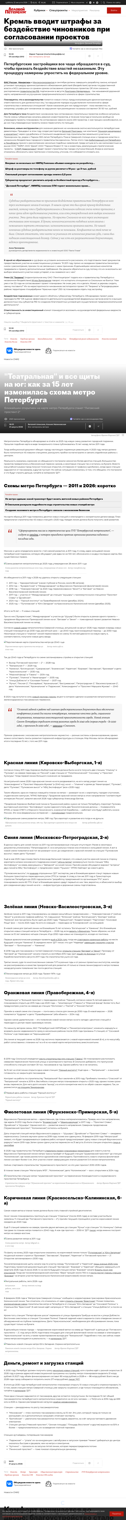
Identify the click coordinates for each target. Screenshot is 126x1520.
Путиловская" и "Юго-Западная (104, 1252)
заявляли (57, 725)
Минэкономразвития (44, 82)
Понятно (116, 1514)
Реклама (95, 10)
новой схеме (20, 628)
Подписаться (62, 2)
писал (93, 1230)
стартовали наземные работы (92, 939)
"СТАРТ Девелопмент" (26, 149)
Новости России (11, 341)
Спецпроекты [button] (58, 10)
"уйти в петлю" (64, 862)
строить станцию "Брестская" (80, 1301)
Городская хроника (27, 339)
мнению (34, 873)
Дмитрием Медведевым (77, 91)
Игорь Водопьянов (41, 280)
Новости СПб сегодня (44, 1475)
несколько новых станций (66, 1370)
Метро (23, 1472)
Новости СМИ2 (11, 359)
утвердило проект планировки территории (67, 1151)
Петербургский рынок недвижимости (84, 339)
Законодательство (45, 339)
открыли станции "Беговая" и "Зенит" (82, 951)
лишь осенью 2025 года (106, 1264)
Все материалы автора (39, 57)
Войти (114, 10)
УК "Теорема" (17, 277)
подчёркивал (58, 813)
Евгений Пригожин (72, 131)
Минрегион (24, 82)
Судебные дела (60, 339)
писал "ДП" (74, 1379)
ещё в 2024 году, (59, 939)
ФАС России (10, 82)
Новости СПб (25, 341)
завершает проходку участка (99, 942)
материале (56, 1338)
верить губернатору (79, 931)
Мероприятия (80, 10)
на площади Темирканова (31, 1087)
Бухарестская (50, 1122)
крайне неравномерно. (65, 1402)
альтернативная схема (15, 1304)
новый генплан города (44, 697)
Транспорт (33, 1472)
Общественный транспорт (51, 1472)
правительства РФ (29, 91)
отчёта (34, 535)
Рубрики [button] (40, 10)
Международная (69, 1122)
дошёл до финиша (86, 954)
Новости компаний (109, 339)
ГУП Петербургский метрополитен (96, 1472)
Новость (13, 339)
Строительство (72, 1472)
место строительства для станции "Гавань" (61, 1059)
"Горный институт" (68, 1070)
